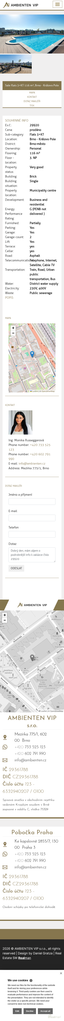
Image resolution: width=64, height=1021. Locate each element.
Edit (17, 1011)
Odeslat (16, 568)
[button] (32, 354)
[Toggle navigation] (57, 4)
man (24, 958)
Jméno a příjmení (20, 495)
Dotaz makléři (32, 101)
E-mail (13, 511)
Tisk (32, 105)
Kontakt (32, 96)
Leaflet (35, 391)
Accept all (45, 1011)
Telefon (14, 527)
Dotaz (12, 544)
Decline (29, 1011)
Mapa (32, 92)
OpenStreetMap (48, 391)
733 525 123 (30, 747)
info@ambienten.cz (32, 463)
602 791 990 (30, 754)
